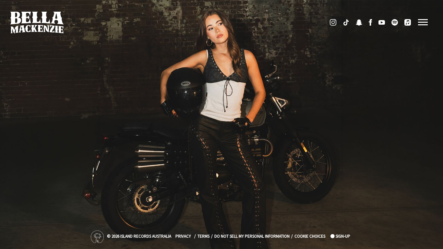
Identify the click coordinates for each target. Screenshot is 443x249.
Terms (204, 236)
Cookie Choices (309, 236)
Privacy (183, 236)
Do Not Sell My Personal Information (252, 236)
